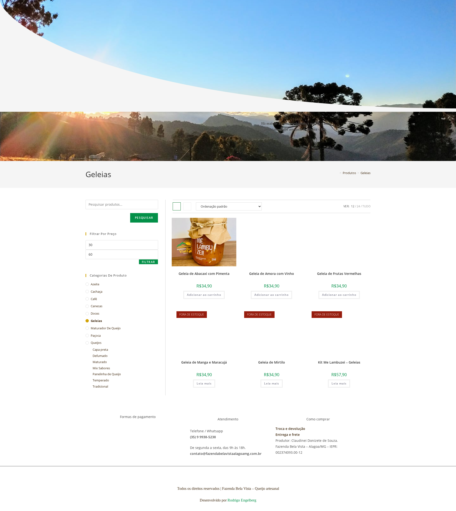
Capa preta (100, 349)
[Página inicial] (337, 173)
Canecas (96, 306)
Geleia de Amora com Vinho (271, 273)
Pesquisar (144, 218)
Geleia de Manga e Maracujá (204, 362)
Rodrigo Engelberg (242, 500)
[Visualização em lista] (187, 206)
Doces (95, 313)
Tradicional (100, 386)
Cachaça (96, 291)
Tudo (366, 206)
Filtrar (148, 262)
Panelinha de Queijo (107, 374)
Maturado (100, 362)
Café (94, 299)
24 (358, 206)
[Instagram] (303, 145)
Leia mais (204, 383)
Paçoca (96, 335)
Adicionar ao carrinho (204, 295)
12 (352, 206)
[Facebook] (288, 145)
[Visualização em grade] (177, 206)
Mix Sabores (101, 368)
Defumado (100, 356)
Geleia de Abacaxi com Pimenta (204, 273)
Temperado (101, 380)
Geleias (365, 173)
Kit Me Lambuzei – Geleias (339, 362)
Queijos (96, 343)
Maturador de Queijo (106, 328)
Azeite (95, 284)
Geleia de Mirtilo (271, 362)
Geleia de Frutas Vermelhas (339, 273)
